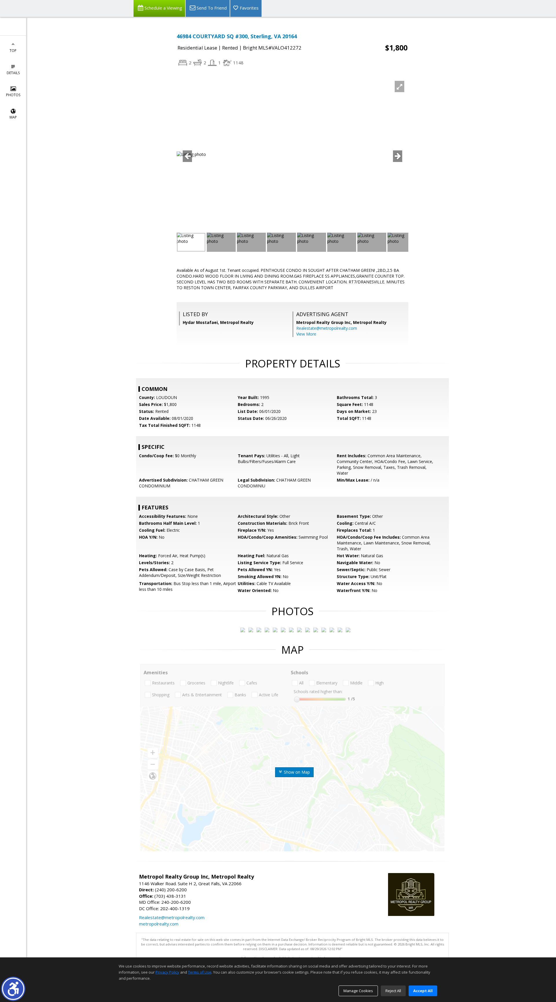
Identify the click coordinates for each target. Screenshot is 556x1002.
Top (13, 50)
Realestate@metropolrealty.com (326, 328)
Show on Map (296, 772)
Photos (13, 94)
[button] (13, 989)
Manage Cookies (358, 990)
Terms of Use (199, 972)
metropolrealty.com (158, 924)
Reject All (393, 990)
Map (13, 117)
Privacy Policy (167, 972)
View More (306, 334)
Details (13, 72)
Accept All (423, 990)
